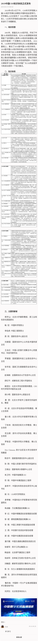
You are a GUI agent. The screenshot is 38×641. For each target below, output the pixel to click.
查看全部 (19, 637)
